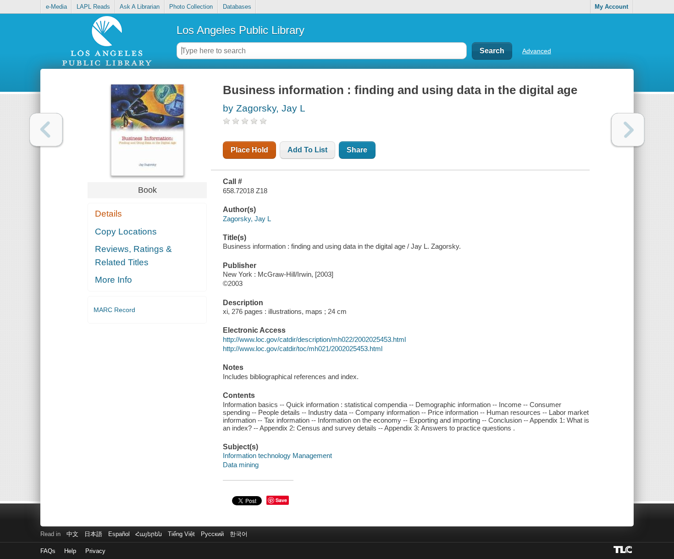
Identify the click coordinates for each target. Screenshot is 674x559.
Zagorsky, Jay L (247, 219)
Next (628, 129)
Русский (212, 534)
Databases (237, 6)
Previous (46, 129)
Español (119, 534)
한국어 (239, 534)
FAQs (47, 551)
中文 (72, 534)
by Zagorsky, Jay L (264, 108)
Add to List (307, 150)
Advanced (536, 51)
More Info (113, 280)
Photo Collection (191, 6)
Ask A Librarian (140, 6)
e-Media (56, 6)
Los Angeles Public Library (240, 30)
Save (281, 500)
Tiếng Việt (181, 534)
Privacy (95, 551)
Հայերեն (148, 534)
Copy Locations (126, 231)
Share (357, 150)
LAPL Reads (93, 6)
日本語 (93, 534)
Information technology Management (277, 455)
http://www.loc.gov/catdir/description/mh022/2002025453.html (314, 339)
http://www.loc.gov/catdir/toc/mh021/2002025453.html (302, 348)
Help (70, 551)
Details (108, 213)
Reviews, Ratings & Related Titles (133, 255)
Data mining (241, 465)
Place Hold (249, 150)
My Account (611, 6)
